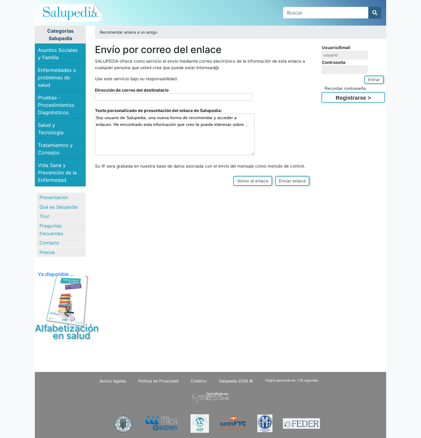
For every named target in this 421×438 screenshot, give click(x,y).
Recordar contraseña (345, 88)
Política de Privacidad (158, 381)
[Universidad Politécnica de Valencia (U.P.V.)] (123, 423)
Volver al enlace (252, 180)
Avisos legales (113, 381)
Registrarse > (353, 98)
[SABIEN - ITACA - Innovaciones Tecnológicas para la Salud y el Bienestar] (161, 423)
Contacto (49, 243)
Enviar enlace (292, 180)
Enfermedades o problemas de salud (57, 77)
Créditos (199, 381)
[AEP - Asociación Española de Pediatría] (199, 423)
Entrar (374, 79)
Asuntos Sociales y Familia (58, 53)
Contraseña (333, 62)
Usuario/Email (336, 47)
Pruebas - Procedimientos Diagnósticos (56, 104)
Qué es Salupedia (58, 207)
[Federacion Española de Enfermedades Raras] (301, 423)
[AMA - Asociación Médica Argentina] (264, 423)
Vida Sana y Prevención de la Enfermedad (57, 172)
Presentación (53, 197)
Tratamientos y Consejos (55, 149)
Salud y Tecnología (50, 129)
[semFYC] (233, 423)
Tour (44, 216)
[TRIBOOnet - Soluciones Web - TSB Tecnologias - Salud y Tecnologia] (210, 396)
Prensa (47, 252)
